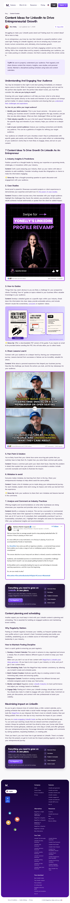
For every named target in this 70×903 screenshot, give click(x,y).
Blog (6, 13)
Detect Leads (51, 602)
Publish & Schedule (52, 596)
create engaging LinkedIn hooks (24, 719)
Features (13, 5)
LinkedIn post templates (40, 891)
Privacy (36, 795)
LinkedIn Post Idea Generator (38, 841)
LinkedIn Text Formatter (40, 838)
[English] (48, 5)
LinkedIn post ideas (53, 790)
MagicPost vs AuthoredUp (37, 814)
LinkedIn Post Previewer (54, 842)
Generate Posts (51, 589)
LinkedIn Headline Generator (38, 852)
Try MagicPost (14, 600)
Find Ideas (50, 592)
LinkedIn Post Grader (54, 844)
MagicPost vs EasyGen (39, 818)
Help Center (51, 818)
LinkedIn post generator (54, 788)
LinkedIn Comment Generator (38, 856)
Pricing (43, 5)
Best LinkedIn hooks (39, 878)
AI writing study (38, 885)
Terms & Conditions (39, 792)
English (12, 791)
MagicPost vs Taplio (39, 811)
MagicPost (15, 713)
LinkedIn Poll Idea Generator (38, 864)
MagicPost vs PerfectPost (37, 823)
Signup (62, 5)
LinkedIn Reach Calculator (52, 853)
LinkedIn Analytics (40, 684)
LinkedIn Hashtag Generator (38, 860)
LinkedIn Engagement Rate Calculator (54, 857)
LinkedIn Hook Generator (37, 845)
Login (53, 5)
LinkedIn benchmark (53, 814)
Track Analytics (51, 599)
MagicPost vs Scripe (39, 828)
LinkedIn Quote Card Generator (39, 868)
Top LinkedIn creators (39, 880)
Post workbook (37, 882)
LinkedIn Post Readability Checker (53, 850)
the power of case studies (47, 192)
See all (50, 804)
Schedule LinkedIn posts (54, 792)
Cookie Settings (23, 900)
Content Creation (15, 13)
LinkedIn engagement (53, 797)
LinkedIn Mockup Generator (53, 839)
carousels (32, 304)
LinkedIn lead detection (54, 799)
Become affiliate (52, 821)
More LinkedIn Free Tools (53, 869)
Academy (50, 811)
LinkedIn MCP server (53, 802)
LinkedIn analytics (52, 795)
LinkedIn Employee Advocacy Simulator (53, 865)
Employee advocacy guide (39, 888)
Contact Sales (37, 790)
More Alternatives (38, 831)
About (35, 788)
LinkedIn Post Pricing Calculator (54, 861)
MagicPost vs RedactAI (39, 820)
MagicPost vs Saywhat (39, 826)
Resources (33, 5)
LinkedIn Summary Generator (38, 849)
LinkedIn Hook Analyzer (54, 847)
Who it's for (23, 5)
